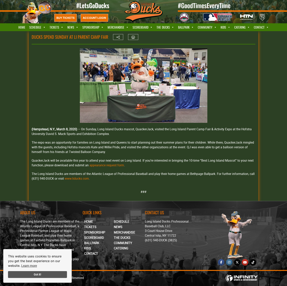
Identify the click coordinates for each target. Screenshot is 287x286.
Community (205, 27)
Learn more (29, 265)
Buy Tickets (65, 17)
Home (21, 27)
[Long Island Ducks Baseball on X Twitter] (237, 262)
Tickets (54, 27)
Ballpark (184, 27)
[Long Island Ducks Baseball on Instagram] (229, 262)
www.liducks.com (77, 178)
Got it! (37, 274)
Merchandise (116, 27)
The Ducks (163, 27)
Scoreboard (140, 27)
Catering (240, 27)
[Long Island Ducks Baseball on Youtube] (245, 262)
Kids (223, 27)
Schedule (35, 27)
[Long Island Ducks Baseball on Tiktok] (253, 262)
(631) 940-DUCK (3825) (161, 240)
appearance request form (106, 165)
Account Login (94, 17)
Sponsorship (90, 27)
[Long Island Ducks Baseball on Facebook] (221, 262)
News (70, 27)
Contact (259, 27)
